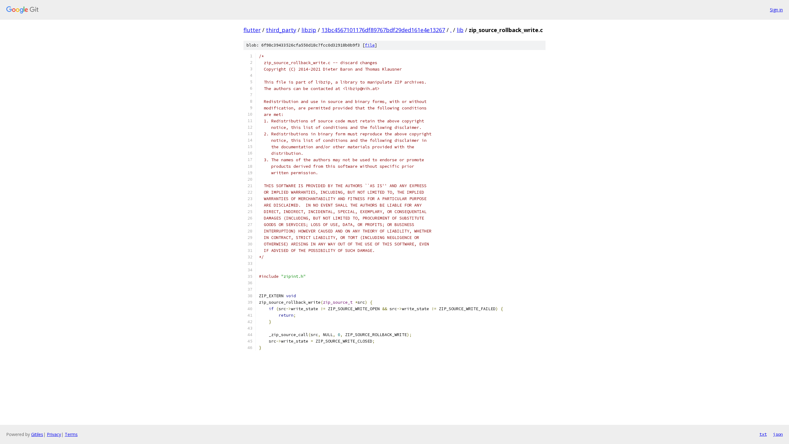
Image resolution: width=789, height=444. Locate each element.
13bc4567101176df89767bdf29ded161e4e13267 (383, 30)
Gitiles (37, 434)
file (370, 45)
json (778, 434)
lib (460, 30)
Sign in (776, 10)
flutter (252, 30)
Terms (71, 434)
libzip (308, 30)
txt (763, 434)
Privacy (54, 434)
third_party (281, 30)
